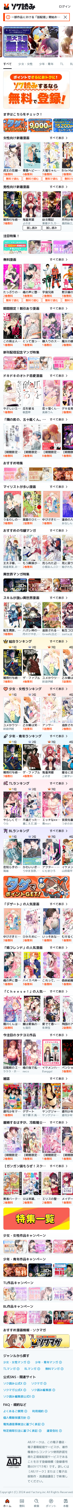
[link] (15, 125)
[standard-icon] (65, 17)
